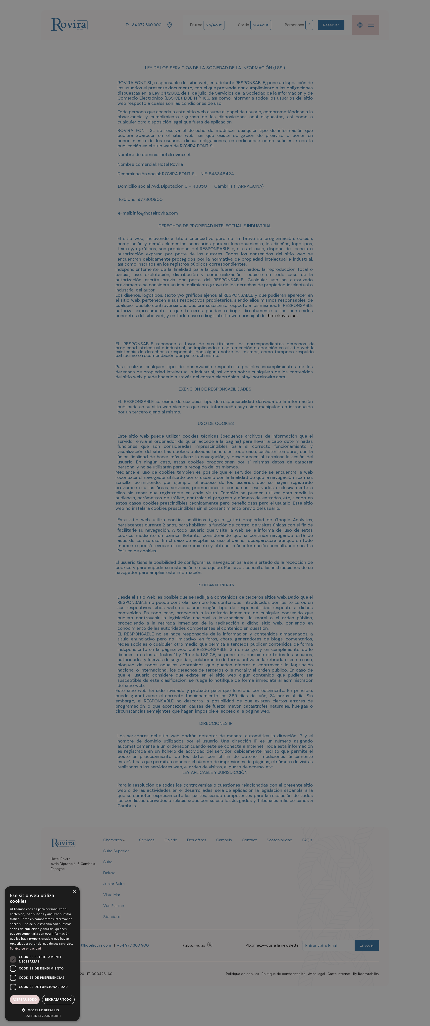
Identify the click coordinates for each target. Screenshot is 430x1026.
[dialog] (215, 513)
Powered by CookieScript (42, 1016)
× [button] (74, 892)
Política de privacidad (25, 948)
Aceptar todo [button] (25, 999)
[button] (42, 1010)
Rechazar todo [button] (58, 999)
